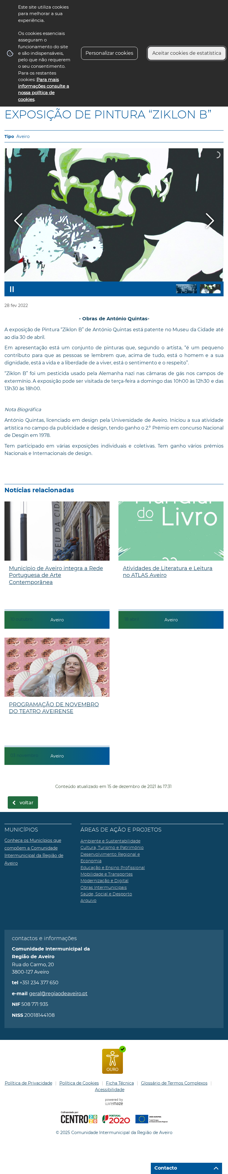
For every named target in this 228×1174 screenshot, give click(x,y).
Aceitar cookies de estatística (186, 53)
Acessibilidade (109, 1089)
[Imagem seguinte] (210, 221)
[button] (186, 288)
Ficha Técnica (120, 1083)
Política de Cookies (79, 1083)
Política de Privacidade (28, 1083)
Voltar (27, 802)
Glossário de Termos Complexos (174, 1083)
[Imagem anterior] (18, 221)
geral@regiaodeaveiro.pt (58, 993)
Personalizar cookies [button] (109, 53)
